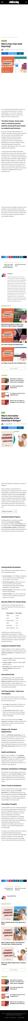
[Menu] (2, 2)
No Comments (15, 49)
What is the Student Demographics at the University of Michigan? (8, 266)
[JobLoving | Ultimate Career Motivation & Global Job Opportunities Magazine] (14, 2)
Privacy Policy (13, 1017)
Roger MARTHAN (8, 423)
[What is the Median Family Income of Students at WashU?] (14, 954)
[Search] (26, 2)
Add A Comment (14, 368)
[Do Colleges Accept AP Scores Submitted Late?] (14, 354)
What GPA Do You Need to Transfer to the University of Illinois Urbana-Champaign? (17, 380)
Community (4, 40)
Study (3, 412)
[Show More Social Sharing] (25, 53)
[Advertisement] (14, 20)
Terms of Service (20, 1017)
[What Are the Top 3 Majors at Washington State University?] (5, 402)
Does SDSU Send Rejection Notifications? (12, 344)
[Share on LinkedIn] (20, 53)
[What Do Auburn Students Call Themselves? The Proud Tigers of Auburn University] (14, 934)
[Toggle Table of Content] (14, 511)
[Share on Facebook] (5, 53)
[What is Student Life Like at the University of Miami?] (14, 913)
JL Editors (7, 49)
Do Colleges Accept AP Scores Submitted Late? (13, 363)
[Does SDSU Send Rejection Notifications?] (14, 336)
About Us (7, 1017)
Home (2, 37)
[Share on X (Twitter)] (12, 53)
